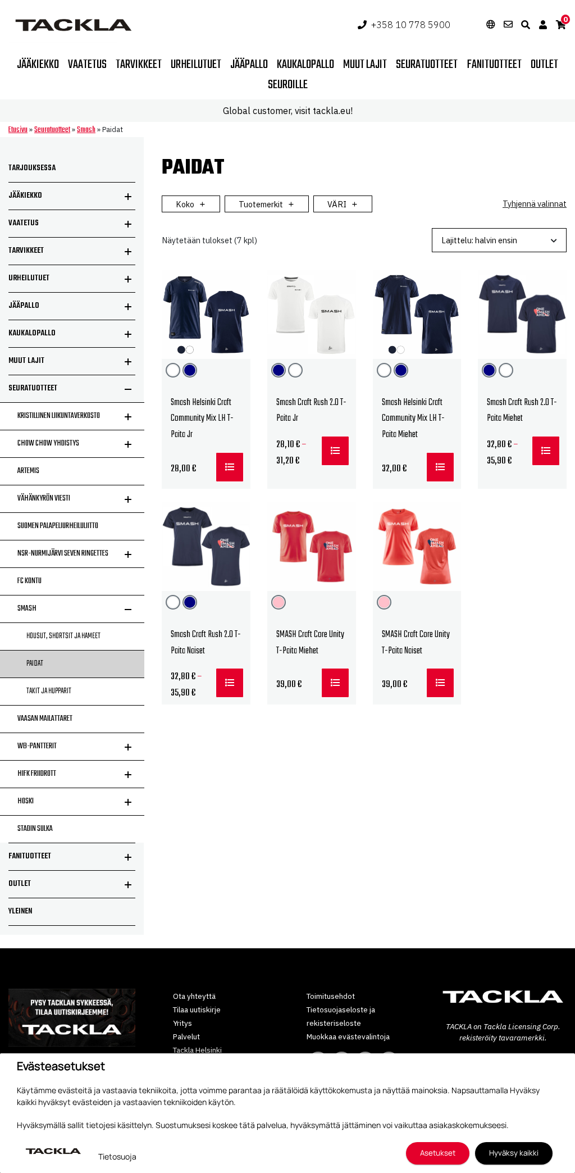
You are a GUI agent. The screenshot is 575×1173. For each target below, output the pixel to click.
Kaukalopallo (305, 64)
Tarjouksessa (32, 168)
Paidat (34, 663)
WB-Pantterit (37, 746)
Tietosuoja (117, 1156)
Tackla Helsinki (197, 1050)
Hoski (25, 801)
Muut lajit (365, 64)
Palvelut (186, 1036)
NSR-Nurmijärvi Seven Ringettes (62, 553)
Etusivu (18, 130)
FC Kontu (29, 581)
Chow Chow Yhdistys (48, 443)
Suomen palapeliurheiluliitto (57, 526)
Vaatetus (87, 64)
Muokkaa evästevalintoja (348, 1036)
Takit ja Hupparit (48, 691)
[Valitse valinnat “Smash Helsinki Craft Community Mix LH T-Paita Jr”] (230, 467)
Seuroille (288, 84)
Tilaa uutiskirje (197, 1009)
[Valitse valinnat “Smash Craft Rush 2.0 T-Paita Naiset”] (230, 683)
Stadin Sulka (35, 828)
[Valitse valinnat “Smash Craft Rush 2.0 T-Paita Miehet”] (546, 451)
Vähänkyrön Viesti (43, 498)
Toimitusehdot (331, 996)
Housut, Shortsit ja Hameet (63, 636)
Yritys (182, 1023)
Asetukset (437, 1153)
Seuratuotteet (427, 64)
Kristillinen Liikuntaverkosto (58, 416)
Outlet (544, 64)
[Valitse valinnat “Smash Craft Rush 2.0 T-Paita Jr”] (335, 451)
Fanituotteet (494, 64)
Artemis (28, 471)
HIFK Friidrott (36, 773)
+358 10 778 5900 (410, 24)
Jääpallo (249, 64)
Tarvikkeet (139, 64)
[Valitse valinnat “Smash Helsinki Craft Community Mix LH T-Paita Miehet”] (440, 467)
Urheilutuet (196, 64)
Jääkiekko (38, 64)
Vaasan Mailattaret (44, 718)
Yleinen (20, 911)
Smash (86, 130)
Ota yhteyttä (194, 996)
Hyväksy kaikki (514, 1153)
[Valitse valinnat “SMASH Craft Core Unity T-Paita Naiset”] (440, 683)
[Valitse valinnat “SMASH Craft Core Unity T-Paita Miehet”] (335, 683)
